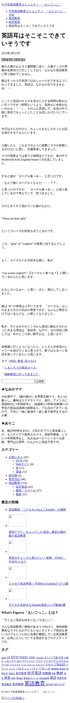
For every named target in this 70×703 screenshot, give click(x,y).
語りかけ (30, 360)
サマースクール (28, 665)
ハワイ (34, 668)
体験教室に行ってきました (21, 374)
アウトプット (28, 661)
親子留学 (50, 685)
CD (8, 657)
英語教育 (19, 59)
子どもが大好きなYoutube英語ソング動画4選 (37, 604)
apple (3, 657)
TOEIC (23, 657)
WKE (12, 360)
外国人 (12, 673)
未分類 (13, 475)
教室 (54, 674)
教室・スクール (26, 490)
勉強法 (63, 669)
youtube (40, 657)
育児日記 (14, 479)
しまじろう (10, 661)
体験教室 (55, 669)
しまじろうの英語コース (20, 367)
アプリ (39, 661)
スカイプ (40, 665)
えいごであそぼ (54, 657)
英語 (53, 678)
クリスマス (15, 665)
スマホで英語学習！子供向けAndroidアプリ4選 (38, 583)
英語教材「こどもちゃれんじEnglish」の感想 (37, 509)
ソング (12, 669)
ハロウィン (22, 668)
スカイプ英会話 (55, 664)
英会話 (19, 678)
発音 (20, 360)
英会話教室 (44, 678)
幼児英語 (7, 59)
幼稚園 (46, 673)
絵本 (13, 678)
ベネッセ (44, 668)
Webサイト (23, 464)
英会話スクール (31, 678)
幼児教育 (21, 673)
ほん (19, 661)
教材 (19, 494)
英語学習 (61, 678)
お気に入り (16, 457)
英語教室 (6, 684)
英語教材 (18, 684)
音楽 (19, 471)
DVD (19, 460)
